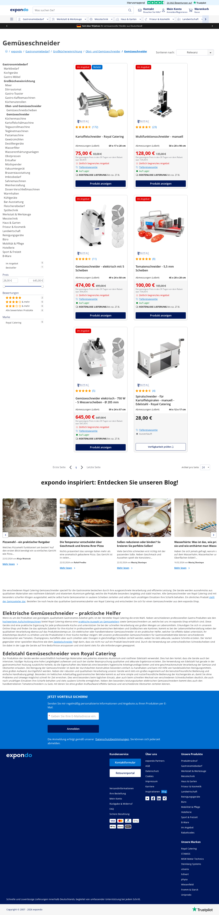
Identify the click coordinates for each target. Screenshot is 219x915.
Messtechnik (10, 218)
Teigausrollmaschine (17, 127)
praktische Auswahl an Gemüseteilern (98, 621)
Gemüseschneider (17, 114)
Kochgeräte (11, 73)
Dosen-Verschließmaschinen (22, 189)
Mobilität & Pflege (13, 243)
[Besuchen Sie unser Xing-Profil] (165, 799)
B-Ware (7, 256)
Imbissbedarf (13, 177)
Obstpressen (13, 156)
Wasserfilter (12, 147)
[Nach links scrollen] (6, 26)
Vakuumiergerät (15, 168)
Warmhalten (11, 193)
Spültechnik (11, 210)
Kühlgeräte (10, 197)
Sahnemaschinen (15, 181)
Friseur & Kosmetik (14, 227)
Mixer (8, 85)
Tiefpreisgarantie (88, 167)
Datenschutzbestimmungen (112, 739)
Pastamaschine (14, 135)
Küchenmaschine (15, 118)
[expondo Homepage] (6, 51)
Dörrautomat (13, 89)
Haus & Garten (12, 222)
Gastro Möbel (12, 77)
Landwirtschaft (12, 231)
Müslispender (13, 164)
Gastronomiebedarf (15, 64)
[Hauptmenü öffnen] (11, 19)
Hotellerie (8, 247)
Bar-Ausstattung (14, 202)
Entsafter (10, 160)
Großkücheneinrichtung (19, 81)
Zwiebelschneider (63, 641)
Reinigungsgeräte (13, 235)
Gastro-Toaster (14, 93)
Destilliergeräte (14, 143)
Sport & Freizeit (12, 252)
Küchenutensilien (15, 102)
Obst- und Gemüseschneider (23, 106)
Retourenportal (125, 773)
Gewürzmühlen (14, 139)
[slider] (4, 286)
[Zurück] (70, 467)
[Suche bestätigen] (130, 10)
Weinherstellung (15, 185)
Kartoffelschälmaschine (19, 122)
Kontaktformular (125, 762)
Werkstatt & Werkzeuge (17, 214)
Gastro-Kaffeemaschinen (20, 97)
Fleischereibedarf (14, 206)
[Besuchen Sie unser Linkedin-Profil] (159, 799)
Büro (5, 239)
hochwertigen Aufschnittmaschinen (22, 621)
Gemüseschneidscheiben (21, 110)
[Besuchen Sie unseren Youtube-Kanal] (147, 799)
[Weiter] (82, 467)
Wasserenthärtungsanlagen (22, 152)
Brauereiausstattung (17, 172)
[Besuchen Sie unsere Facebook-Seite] (153, 799)
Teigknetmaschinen (16, 131)
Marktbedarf (11, 68)
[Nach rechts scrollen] (212, 26)
